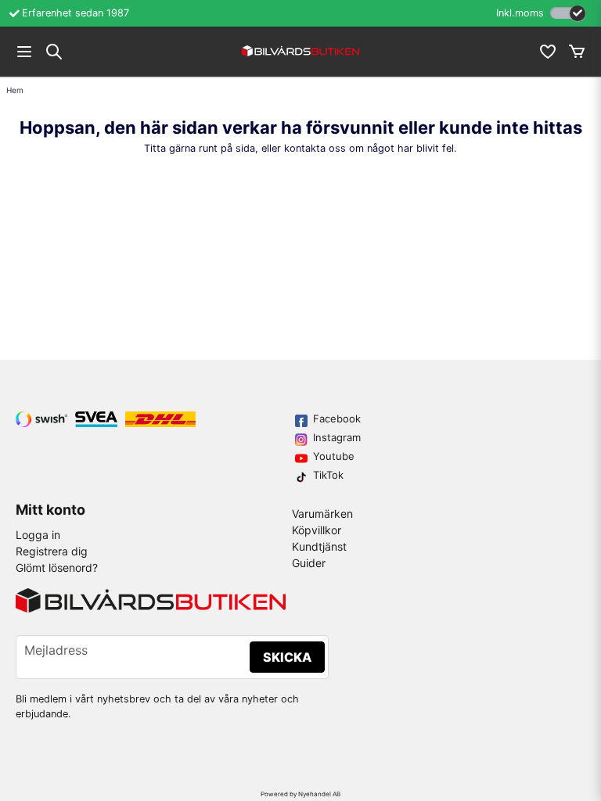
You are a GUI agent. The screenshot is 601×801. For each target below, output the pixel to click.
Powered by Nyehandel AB (300, 794)
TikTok (328, 475)
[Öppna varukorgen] (577, 51)
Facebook (337, 418)
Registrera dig (52, 551)
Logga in (38, 534)
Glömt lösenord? (57, 567)
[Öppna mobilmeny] (24, 51)
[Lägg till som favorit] (547, 51)
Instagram (337, 437)
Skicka (287, 657)
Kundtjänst (319, 546)
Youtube (333, 456)
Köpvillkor (316, 530)
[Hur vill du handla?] (567, 13)
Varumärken (322, 513)
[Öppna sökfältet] (54, 51)
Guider (309, 562)
